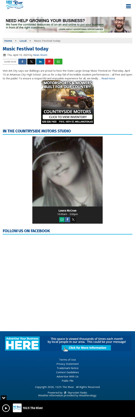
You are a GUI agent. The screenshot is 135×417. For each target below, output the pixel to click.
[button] (128, 6)
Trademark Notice (68, 368)
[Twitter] (73, 219)
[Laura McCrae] (67, 171)
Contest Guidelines (67, 372)
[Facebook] (67, 219)
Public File (67, 380)
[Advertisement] (67, 25)
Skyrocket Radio (77, 392)
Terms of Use (67, 359)
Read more (108, 78)
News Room (40, 55)
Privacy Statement (67, 364)
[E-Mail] (62, 219)
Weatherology (87, 395)
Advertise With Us (68, 376)
